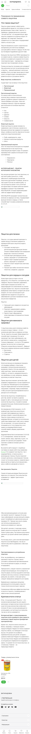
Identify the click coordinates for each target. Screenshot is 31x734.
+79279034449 (6, 698)
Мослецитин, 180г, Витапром (6, 674)
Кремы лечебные (16, 9)
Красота (8, 9)
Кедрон (3, 452)
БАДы (2, 9)
